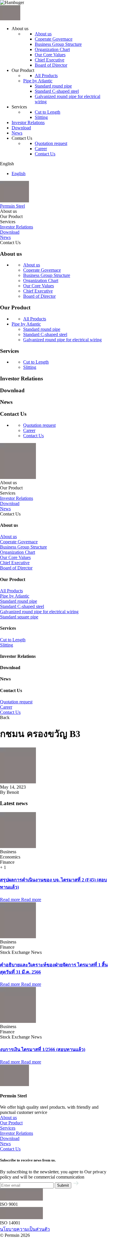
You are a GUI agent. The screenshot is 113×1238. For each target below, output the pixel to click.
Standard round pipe (53, 85)
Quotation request (51, 143)
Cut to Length (47, 112)
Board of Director (51, 65)
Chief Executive (49, 59)
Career (41, 148)
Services (7, 1128)
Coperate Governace (53, 39)
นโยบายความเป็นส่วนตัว (25, 1229)
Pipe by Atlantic (37, 80)
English (18, 173)
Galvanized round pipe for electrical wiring (62, 339)
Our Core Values (50, 54)
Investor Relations (16, 1133)
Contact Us (45, 153)
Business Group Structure (58, 44)
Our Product (11, 1122)
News (5, 1143)
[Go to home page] (10, 18)
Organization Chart (52, 49)
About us (43, 33)
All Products (46, 75)
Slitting (41, 117)
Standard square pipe (19, 616)
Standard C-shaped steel (57, 91)
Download (9, 1138)
